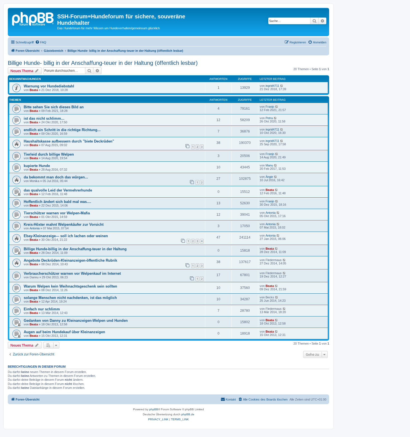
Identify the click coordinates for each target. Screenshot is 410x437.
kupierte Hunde (37, 166)
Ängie (269, 176)
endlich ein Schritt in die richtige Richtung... (62, 130)
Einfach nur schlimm (42, 309)
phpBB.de (187, 414)
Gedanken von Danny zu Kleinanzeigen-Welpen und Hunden (76, 320)
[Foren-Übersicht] (33, 18)
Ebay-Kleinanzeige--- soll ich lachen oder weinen (66, 236)
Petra (269, 118)
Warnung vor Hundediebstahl (49, 86)
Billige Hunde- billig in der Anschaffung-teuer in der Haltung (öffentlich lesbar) (103, 63)
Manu (269, 165)
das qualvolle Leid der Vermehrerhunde (58, 190)
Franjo (270, 106)
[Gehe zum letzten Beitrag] (282, 85)
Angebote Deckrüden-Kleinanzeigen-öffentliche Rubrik (70, 260)
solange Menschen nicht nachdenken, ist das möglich (70, 298)
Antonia (271, 212)
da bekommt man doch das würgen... (56, 177)
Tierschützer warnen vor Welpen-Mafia (57, 213)
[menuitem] (40, 42)
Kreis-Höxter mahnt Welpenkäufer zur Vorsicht (63, 224)
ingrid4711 (272, 85)
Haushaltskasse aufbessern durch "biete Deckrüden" (69, 141)
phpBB (153, 409)
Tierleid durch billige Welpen (49, 154)
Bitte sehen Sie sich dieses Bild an (54, 107)
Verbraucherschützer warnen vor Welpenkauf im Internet (72, 273)
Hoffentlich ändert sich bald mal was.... (57, 202)
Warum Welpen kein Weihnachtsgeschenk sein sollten (70, 286)
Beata (34, 90)
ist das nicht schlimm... (44, 118)
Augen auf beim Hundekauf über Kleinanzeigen (64, 332)
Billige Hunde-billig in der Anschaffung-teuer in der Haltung (75, 249)
